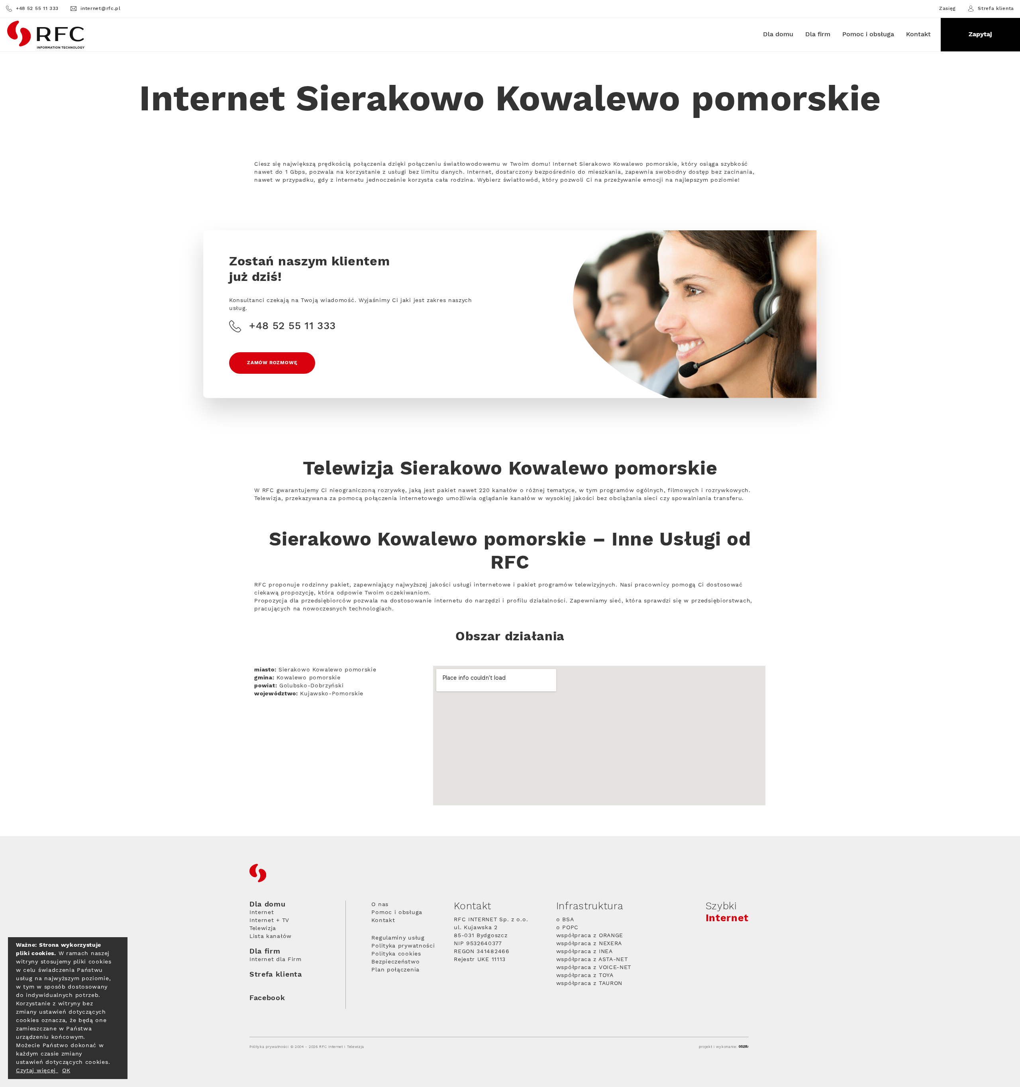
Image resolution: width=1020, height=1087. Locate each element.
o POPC (567, 927)
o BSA (565, 919)
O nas (379, 904)
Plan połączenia (395, 969)
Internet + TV (269, 920)
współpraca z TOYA (585, 975)
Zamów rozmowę (272, 363)
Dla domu (778, 34)
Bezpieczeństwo (395, 961)
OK (66, 1070)
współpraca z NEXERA (589, 943)
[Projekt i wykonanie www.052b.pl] (744, 1047)
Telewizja (262, 928)
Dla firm (817, 34)
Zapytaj (980, 34)
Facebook (267, 998)
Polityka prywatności (403, 946)
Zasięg (947, 9)
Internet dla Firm (275, 959)
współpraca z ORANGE (589, 935)
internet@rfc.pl (100, 9)
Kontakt (918, 34)
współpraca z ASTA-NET (592, 959)
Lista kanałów (270, 936)
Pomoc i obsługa (868, 34)
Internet (261, 912)
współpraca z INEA (584, 951)
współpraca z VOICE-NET (593, 967)
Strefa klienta (996, 9)
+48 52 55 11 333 (37, 9)
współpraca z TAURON (589, 983)
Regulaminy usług (397, 938)
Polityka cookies (396, 954)
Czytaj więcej (37, 1070)
